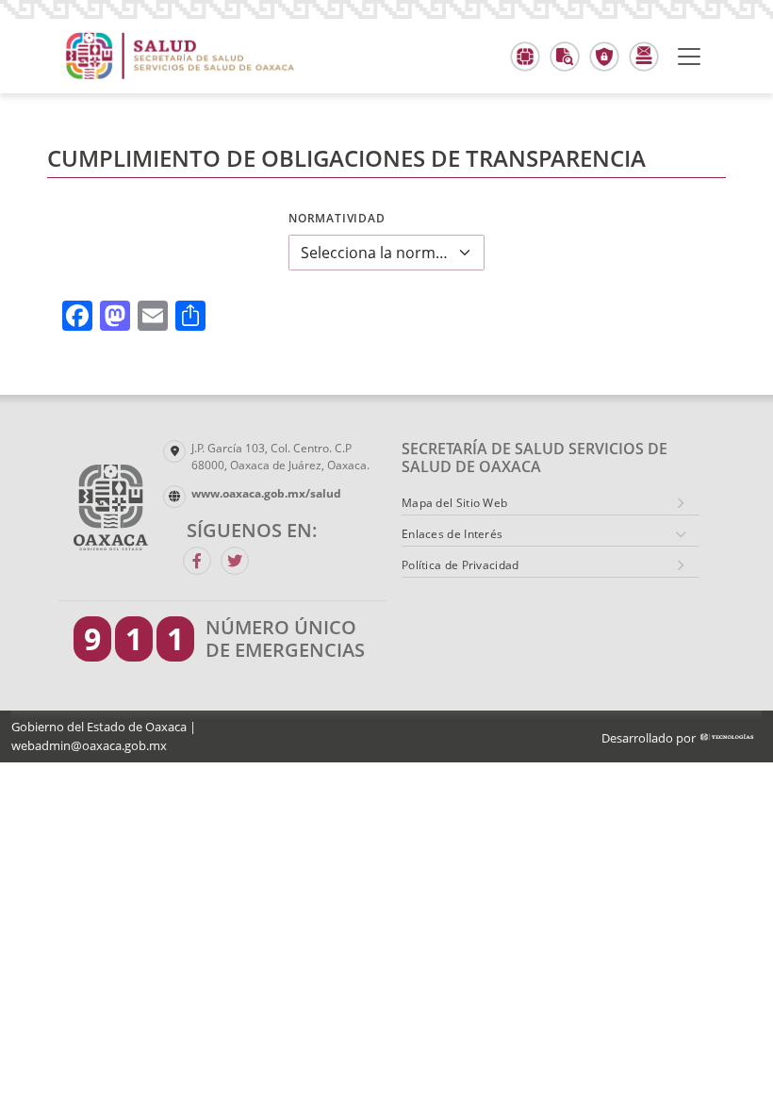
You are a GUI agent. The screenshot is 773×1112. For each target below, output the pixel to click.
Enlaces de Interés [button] (452, 534)
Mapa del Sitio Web (454, 503)
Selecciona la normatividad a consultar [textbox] (375, 252)
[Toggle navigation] (689, 56)
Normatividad (337, 218)
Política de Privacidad (460, 565)
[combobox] (386, 252)
